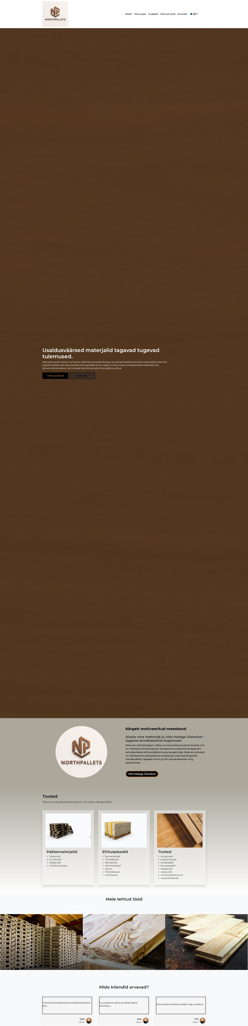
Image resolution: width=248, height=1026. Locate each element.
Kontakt (182, 14)
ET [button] (194, 14)
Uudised (153, 14)
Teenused (140, 14)
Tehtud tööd (167, 14)
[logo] (55, 14)
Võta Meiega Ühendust (142, 774)
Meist (128, 14)
